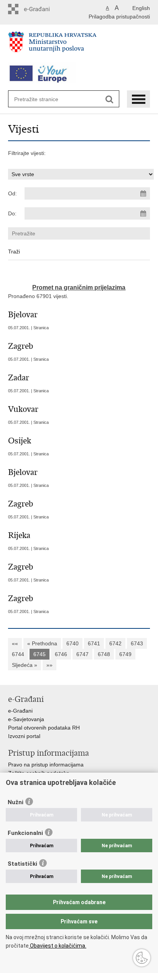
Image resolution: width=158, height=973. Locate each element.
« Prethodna (42, 643)
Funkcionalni (25, 833)
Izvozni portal (24, 736)
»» (49, 665)
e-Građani (20, 711)
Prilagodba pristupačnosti (119, 16)
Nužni (15, 802)
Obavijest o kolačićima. (57, 946)
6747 (82, 654)
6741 (94, 643)
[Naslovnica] (79, 45)
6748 (104, 654)
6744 (18, 654)
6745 (39, 654)
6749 (125, 654)
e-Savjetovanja (26, 719)
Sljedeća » (24, 665)
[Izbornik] (138, 99)
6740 (72, 643)
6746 (61, 654)
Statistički (22, 863)
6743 (137, 643)
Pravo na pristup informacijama (46, 764)
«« (15, 643)
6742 (115, 643)
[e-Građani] (41, 9)
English (141, 8)
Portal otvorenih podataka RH (44, 728)
